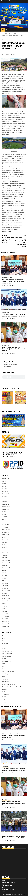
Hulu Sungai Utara (6, 656)
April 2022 (4, 611)
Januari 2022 (5, 619)
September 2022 (6, 598)
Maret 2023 (5, 583)
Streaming (4, 689)
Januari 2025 (5, 527)
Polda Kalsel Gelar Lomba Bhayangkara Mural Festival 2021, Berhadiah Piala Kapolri (20, 241)
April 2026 (4, 489)
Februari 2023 (5, 585)
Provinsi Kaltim (8, 277)
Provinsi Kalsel (5, 679)
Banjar (3, 39)
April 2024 (4, 550)
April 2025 (4, 519)
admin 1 (14, 54)
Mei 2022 (4, 608)
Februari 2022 (5, 616)
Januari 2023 (5, 588)
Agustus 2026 (5, 478)
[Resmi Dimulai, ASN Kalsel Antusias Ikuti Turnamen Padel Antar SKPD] (14, 821)
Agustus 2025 (5, 509)
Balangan (4, 636)
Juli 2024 (4, 542)
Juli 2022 (4, 603)
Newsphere (14, 894)
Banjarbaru (4, 345)
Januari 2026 (5, 496)
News (7, 39)
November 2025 (6, 501)
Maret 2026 (5, 491)
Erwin (14, 285)
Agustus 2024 (5, 540)
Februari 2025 (5, 524)
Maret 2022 (5, 613)
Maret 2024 (5, 552)
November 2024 (6, 532)
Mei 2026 (4, 486)
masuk (12, 364)
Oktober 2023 (5, 565)
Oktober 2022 (5, 596)
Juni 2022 (4, 606)
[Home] (3, 30)
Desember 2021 (6, 621)
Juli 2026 (4, 481)
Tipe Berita (4, 702)
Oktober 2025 (5, 504)
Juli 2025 (4, 512)
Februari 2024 (5, 555)
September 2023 (6, 568)
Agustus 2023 (5, 570)
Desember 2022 (6, 591)
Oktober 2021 (5, 626)
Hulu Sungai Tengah (7, 653)
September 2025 (6, 506)
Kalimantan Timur (6, 661)
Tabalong (4, 692)
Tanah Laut (5, 697)
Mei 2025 (4, 517)
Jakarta (4, 312)
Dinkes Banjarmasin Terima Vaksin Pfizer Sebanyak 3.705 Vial (8, 239)
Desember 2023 (6, 560)
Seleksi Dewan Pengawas (8, 684)
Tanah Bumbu (5, 694)
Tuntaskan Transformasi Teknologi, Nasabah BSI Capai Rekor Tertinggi (13, 315)
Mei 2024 (4, 547)
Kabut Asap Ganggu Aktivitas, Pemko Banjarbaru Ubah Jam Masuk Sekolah (13, 349)
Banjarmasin (5, 643)
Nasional (4, 666)
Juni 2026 (4, 483)
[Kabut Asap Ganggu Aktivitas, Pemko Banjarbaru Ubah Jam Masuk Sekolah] (14, 332)
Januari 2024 (5, 557)
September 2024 (6, 537)
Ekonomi (4, 648)
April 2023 (4, 580)
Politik (3, 676)
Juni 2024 (4, 545)
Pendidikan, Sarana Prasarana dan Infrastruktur (14, 674)
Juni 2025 (4, 514)
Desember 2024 (6, 529)
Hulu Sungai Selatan (7, 651)
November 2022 (6, 593)
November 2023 (6, 563)
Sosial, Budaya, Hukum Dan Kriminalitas (12, 686)
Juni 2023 (4, 575)
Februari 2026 (5, 494)
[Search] (26, 29)
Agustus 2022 (5, 601)
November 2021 (6, 624)
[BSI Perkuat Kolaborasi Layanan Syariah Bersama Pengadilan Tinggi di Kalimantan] (14, 265)
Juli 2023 (4, 573)
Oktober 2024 (5, 534)
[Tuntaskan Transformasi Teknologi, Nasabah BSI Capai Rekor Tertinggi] (14, 299)
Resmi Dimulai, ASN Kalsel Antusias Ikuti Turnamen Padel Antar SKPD (13, 837)
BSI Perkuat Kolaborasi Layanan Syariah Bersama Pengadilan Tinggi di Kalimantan (13, 281)
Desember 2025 (6, 499)
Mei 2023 (4, 578)
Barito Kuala (5, 646)
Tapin (3, 699)
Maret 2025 (5, 522)
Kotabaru (4, 664)
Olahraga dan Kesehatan (8, 671)
